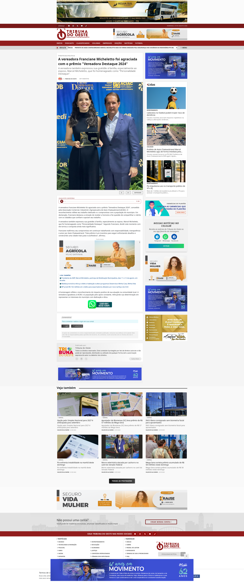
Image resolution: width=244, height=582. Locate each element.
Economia (95, 548)
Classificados (82, 43)
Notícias (128, 43)
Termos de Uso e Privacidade (137, 553)
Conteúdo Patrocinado (100, 553)
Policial (61, 548)
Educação (95, 545)
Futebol (139, 43)
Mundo (61, 542)
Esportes (61, 556)
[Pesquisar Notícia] (183, 554)
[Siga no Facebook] (68, 25)
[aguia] (122, 11)
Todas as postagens (122, 481)
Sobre (128, 545)
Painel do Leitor (132, 548)
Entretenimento (97, 542)
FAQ (127, 556)
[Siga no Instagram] (73, 25)
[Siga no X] (77, 25)
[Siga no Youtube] (81, 25)
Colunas (96, 43)
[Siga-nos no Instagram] (140, 534)
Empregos (107, 43)
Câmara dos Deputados (100, 556)
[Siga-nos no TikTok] (155, 534)
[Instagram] (76, 358)
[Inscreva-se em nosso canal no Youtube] (150, 534)
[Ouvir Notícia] (61, 201)
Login (66, 326)
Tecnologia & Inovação (67, 545)
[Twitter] (86, 358)
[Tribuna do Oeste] (78, 34)
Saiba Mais (135, 359)
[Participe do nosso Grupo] (100, 305)
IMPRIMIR (137, 193)
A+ (128, 193)
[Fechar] (186, 556)
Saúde (60, 553)
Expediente (130, 550)
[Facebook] (81, 358)
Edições (118, 43)
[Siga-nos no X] (145, 534)
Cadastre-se (78, 326)
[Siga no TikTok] (86, 25)
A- (121, 193)
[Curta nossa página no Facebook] (135, 534)
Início (59, 43)
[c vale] (150, 34)
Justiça (94, 550)
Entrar (62, 26)
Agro (60, 550)
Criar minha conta (160, 522)
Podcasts (69, 43)
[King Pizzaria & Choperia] (100, 374)
